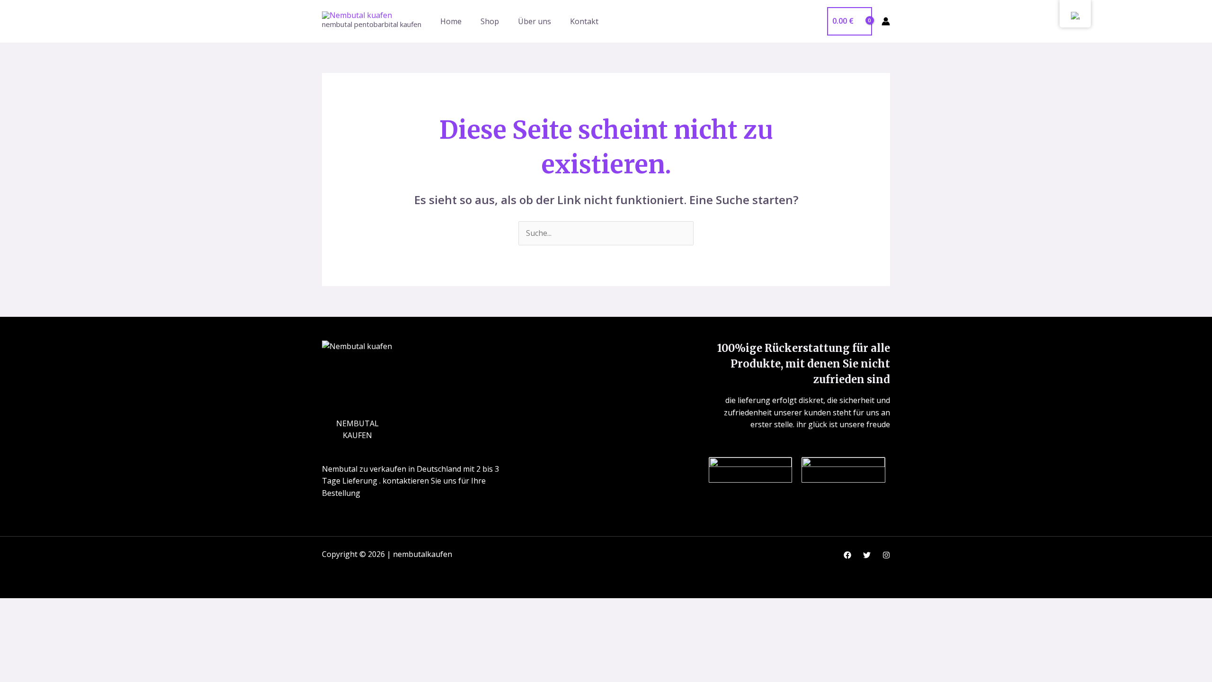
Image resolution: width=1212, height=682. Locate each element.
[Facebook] (847, 555)
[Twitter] (867, 555)
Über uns (534, 21)
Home (451, 21)
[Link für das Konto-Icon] (886, 21)
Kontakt (584, 21)
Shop (490, 21)
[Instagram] (886, 555)
